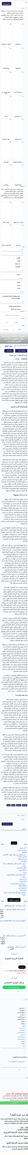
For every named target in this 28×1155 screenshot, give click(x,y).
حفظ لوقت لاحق (22, 350)
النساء (13, 805)
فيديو (7, 322)
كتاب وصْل (21, 291)
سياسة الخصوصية (21, 1019)
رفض (22, 1127)
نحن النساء (13, 355)
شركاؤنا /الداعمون (21, 1012)
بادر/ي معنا (22, 1014)
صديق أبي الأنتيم (10, 948)
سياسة (22, 249)
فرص (13, 329)
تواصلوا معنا (22, 1010)
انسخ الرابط (9, 350)
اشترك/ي (22, 967)
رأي (22, 270)
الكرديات (19, 805)
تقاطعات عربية (16, 315)
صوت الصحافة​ (22, 355)
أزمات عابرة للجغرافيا (8, 315)
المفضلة (23, 1021)
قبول (26, 1127)
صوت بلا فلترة (20, 278)
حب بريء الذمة (9, 905)
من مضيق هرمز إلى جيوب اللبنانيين (14, 854)
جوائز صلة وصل (6, 329)
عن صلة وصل (22, 1008)
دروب (22, 253)
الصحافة (25, 805)
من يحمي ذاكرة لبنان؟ (18, 883)
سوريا (8, 805)
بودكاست (16, 322)
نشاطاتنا (19, 329)
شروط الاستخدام (21, 1017)
